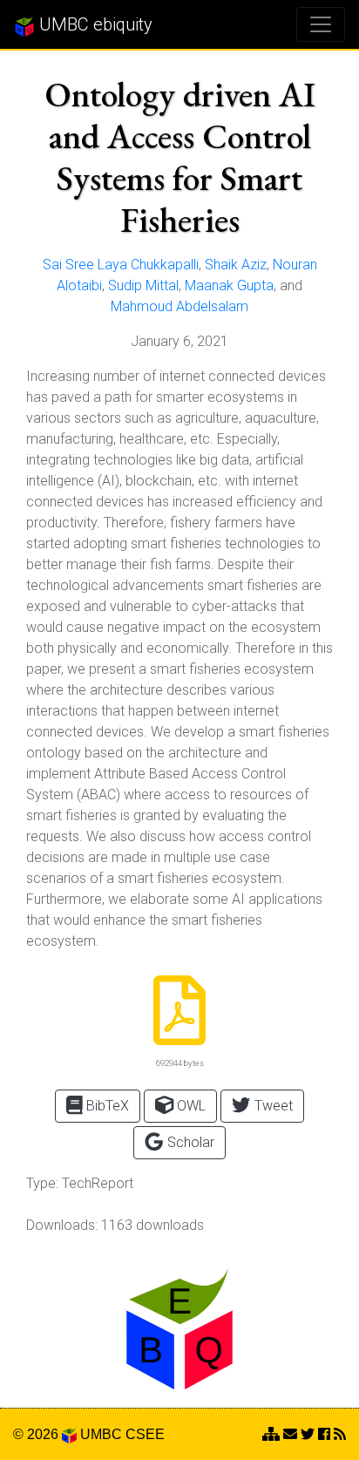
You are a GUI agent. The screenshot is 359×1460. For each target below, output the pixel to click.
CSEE (145, 1434)
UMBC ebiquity (93, 24)
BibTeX (106, 1105)
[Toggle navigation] (320, 24)
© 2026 (37, 1434)
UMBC (101, 1434)
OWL (189, 1105)
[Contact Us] (271, 1434)
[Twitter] (308, 1434)
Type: (42, 1183)
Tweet (272, 1105)
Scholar (189, 1142)
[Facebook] (324, 1434)
